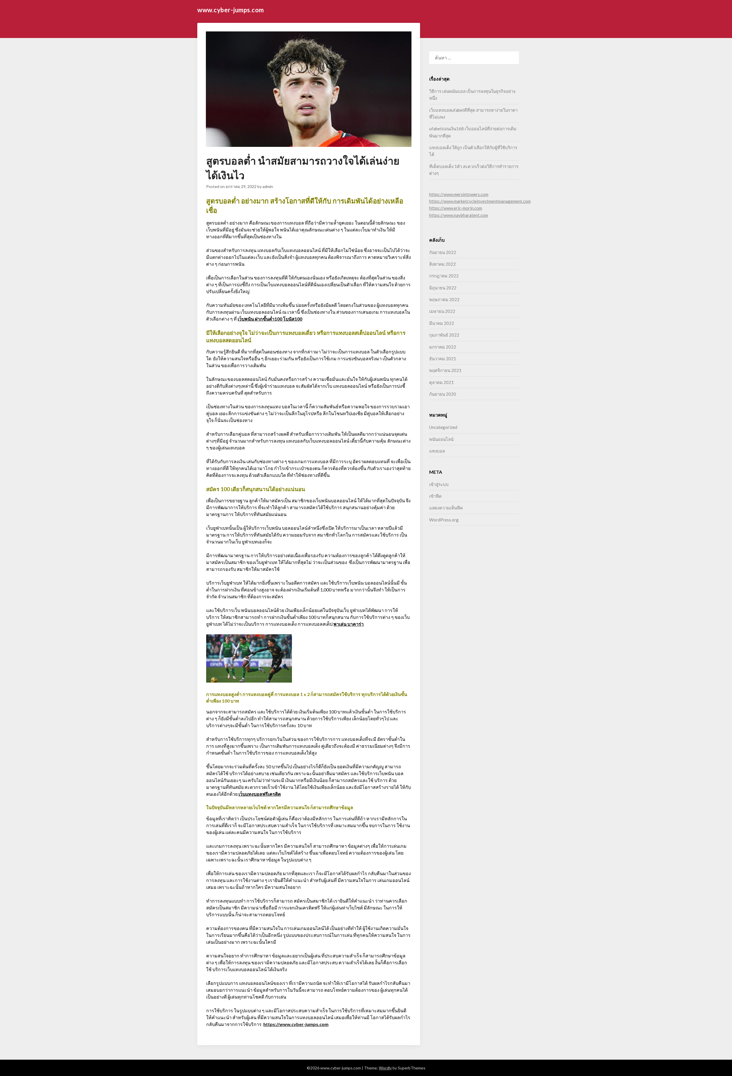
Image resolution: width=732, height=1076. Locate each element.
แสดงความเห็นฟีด (446, 507)
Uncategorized (443, 427)
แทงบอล (437, 450)
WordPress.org (444, 519)
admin (267, 186)
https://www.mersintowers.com (458, 194)
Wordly (385, 1067)
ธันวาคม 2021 (442, 358)
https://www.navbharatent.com (458, 215)
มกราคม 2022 (442, 346)
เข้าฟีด (435, 496)
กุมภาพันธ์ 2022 (444, 334)
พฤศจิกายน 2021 (445, 370)
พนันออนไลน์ (441, 439)
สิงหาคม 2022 (442, 264)
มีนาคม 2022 (441, 323)
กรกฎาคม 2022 (444, 275)
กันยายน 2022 (442, 252)
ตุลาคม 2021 (441, 382)
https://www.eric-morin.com (455, 208)
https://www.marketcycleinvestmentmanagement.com (480, 201)
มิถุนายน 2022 (442, 287)
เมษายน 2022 (442, 311)
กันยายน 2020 (442, 394)
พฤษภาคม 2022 (444, 299)
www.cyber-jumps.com (230, 10)
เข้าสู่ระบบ (439, 484)
